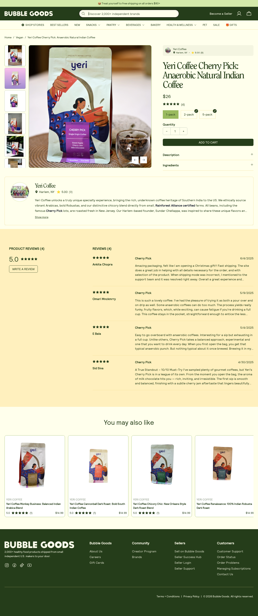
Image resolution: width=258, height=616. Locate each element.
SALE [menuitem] (216, 24)
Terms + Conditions (168, 596)
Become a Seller (221, 13)
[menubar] (129, 24)
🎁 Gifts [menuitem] (231, 24)
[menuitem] (93, 24)
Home (8, 37)
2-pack (189, 114)
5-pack (207, 114)
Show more (41, 217)
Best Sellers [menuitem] (59, 24)
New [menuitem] (77, 24)
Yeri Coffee (179, 49)
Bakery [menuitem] (156, 24)
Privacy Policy (191, 596)
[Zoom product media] (143, 53)
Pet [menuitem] (205, 24)
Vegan (19, 37)
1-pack (170, 114)
